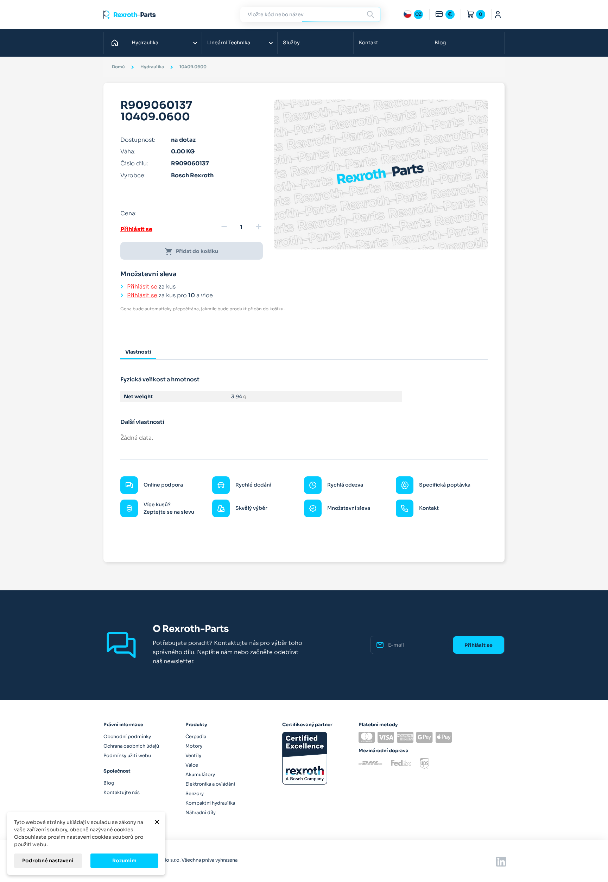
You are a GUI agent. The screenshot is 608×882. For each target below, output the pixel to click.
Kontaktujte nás (121, 792)
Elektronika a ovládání (210, 784)
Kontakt (368, 42)
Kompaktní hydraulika (210, 803)
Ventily (193, 756)
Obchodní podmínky (127, 737)
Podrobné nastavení (48, 860)
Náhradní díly (200, 813)
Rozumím (124, 860)
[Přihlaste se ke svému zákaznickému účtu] (498, 14)
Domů (116, 42)
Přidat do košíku (191, 251)
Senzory (194, 794)
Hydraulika (145, 42)
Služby (291, 42)
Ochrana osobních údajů (131, 746)
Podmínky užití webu (127, 756)
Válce (191, 765)
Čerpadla (195, 737)
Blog (440, 42)
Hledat (371, 14)
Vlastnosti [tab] (138, 352)
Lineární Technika (228, 42)
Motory (193, 746)
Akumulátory (200, 775)
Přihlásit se (136, 229)
